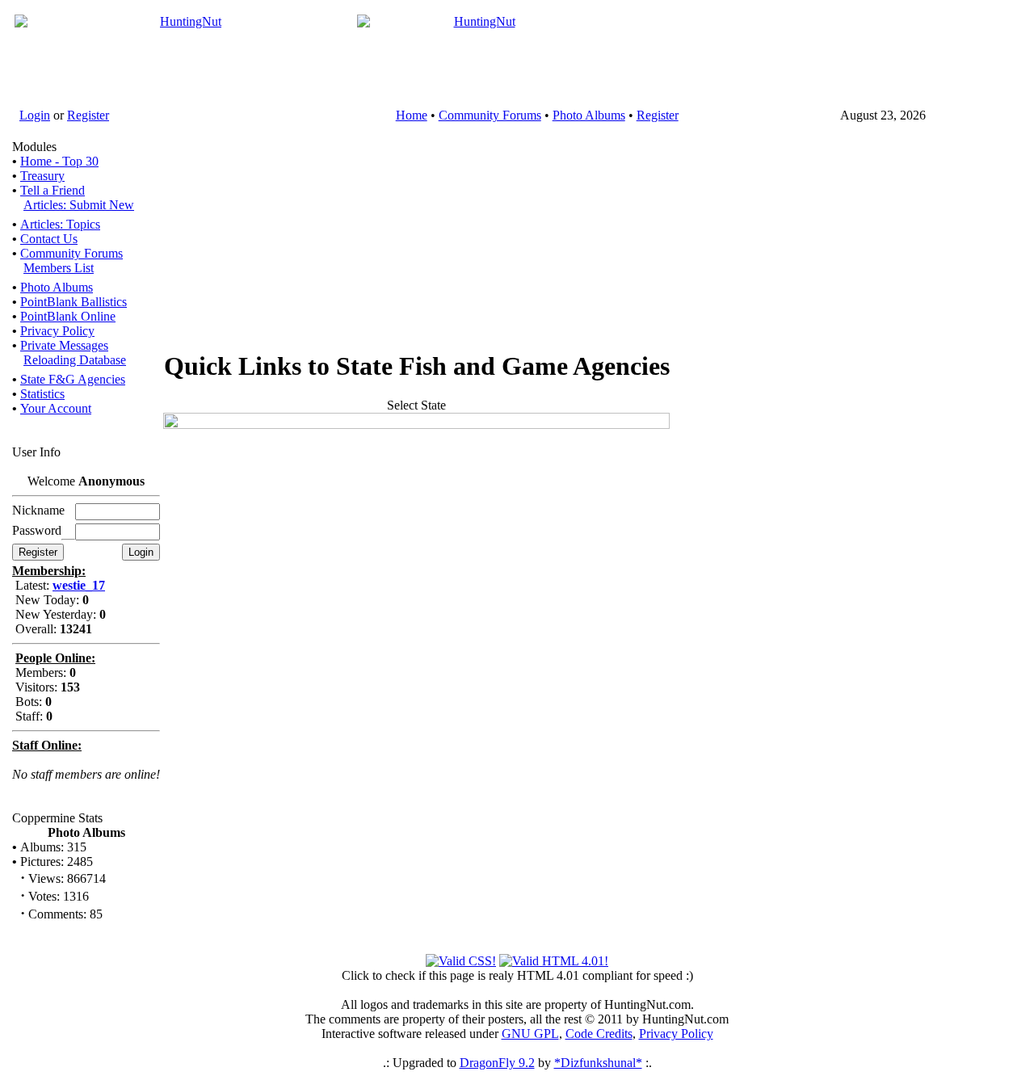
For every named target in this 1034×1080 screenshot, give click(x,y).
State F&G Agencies (72, 379)
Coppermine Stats (57, 818)
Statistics (42, 394)
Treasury (42, 176)
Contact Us (49, 239)
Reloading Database (74, 360)
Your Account (55, 408)
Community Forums (490, 115)
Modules (34, 146)
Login (34, 115)
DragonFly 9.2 (497, 1062)
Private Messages (64, 345)
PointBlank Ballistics (73, 302)
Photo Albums (589, 115)
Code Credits (599, 1033)
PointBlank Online (68, 316)
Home (411, 115)
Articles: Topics (60, 224)
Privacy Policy (57, 331)
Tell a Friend (52, 190)
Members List (58, 268)
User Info (36, 452)
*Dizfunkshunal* (598, 1062)
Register (88, 115)
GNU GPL (530, 1033)
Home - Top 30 (59, 161)
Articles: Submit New (78, 205)
